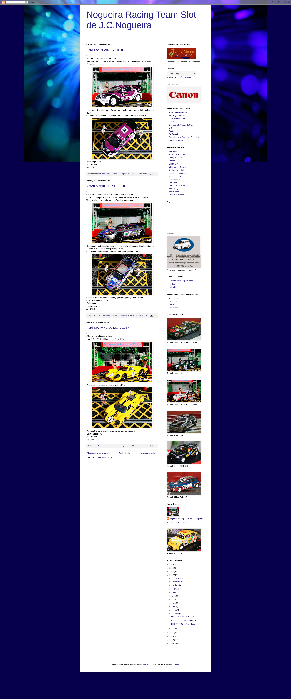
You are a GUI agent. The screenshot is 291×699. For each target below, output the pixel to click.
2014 (171, 568)
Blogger (176, 664)
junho (174, 599)
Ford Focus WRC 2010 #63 (106, 50)
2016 (171, 564)
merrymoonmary (149, 664)
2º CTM (172, 128)
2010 (171, 636)
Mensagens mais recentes (98, 453)
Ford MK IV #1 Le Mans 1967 (107, 328)
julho (174, 596)
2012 (171, 575)
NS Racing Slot (175, 179)
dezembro (176, 578)
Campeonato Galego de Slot (180, 125)
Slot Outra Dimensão (177, 185)
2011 (171, 633)
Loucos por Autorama (178, 173)
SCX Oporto (174, 134)
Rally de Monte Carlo (177, 119)
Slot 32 (172, 304)
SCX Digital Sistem (177, 116)
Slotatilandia (174, 192)
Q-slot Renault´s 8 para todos (181, 281)
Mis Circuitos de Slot (177, 154)
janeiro (175, 628)
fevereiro (175, 614)
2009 (171, 640)
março (174, 610)
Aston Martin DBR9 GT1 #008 (108, 186)
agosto (175, 592)
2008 (171, 643)
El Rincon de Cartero (177, 167)
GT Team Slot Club (176, 170)
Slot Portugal (174, 189)
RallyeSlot (173, 287)
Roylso (172, 284)
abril (174, 607)
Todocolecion (174, 298)
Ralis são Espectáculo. (178, 112)
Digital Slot (173, 164)
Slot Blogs (173, 151)
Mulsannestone (175, 176)
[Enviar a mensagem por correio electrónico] (151, 174)
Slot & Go (173, 182)
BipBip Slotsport (175, 158)
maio (174, 603)
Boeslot (172, 161)
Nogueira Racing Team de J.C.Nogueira (187, 519)
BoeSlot (172, 131)
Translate (187, 77)
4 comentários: (142, 446)
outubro (175, 585)
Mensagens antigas (149, 453)
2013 (171, 572)
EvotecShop (174, 301)
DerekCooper (174, 308)
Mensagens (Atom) (104, 457)
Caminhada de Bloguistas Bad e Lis (184, 137)
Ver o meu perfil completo (177, 523)
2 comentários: (142, 174)
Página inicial (124, 453)
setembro (176, 589)
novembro (176, 582)
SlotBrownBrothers (176, 140)
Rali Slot (172, 122)
